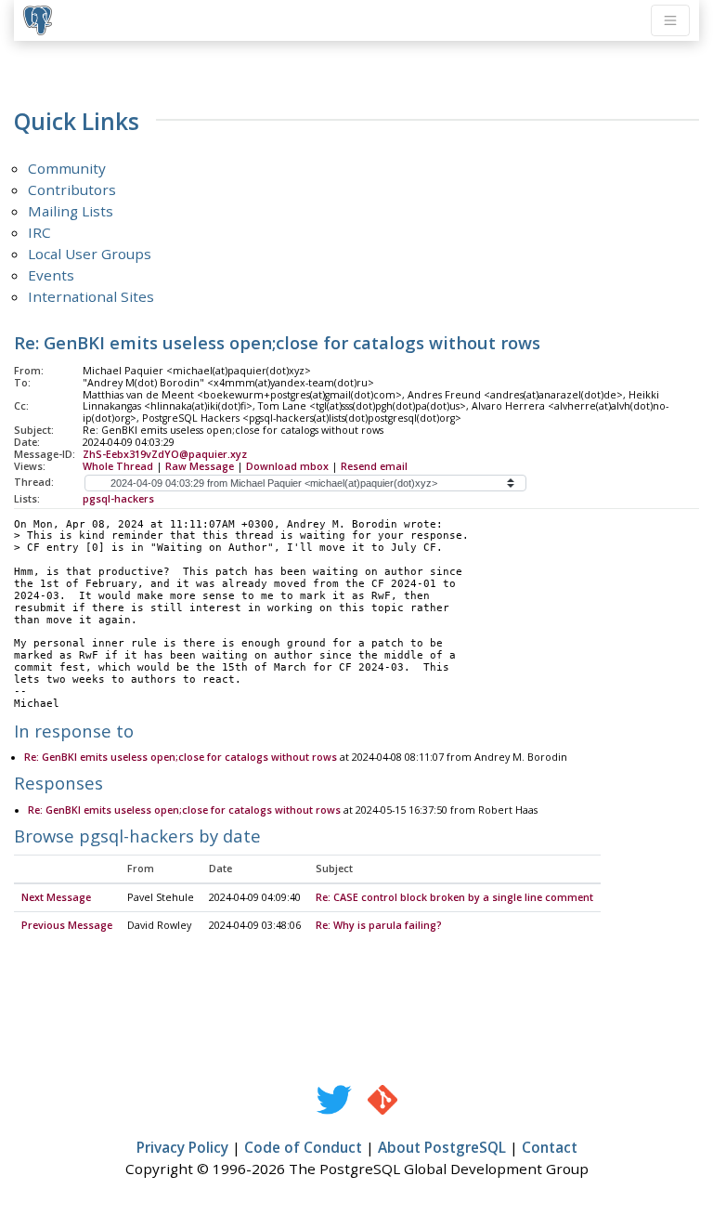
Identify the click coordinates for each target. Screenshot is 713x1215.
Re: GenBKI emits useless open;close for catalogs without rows (180, 757)
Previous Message (66, 925)
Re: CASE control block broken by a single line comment (454, 897)
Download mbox (287, 466)
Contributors (72, 189)
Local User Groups (89, 253)
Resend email (374, 466)
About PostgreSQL (442, 1147)
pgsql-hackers (118, 498)
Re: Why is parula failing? (379, 925)
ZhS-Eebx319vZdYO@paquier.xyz (165, 454)
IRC (39, 232)
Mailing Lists (70, 211)
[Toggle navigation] (670, 20)
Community (67, 168)
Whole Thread (118, 466)
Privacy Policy (182, 1147)
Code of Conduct (303, 1147)
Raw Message (199, 466)
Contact (549, 1147)
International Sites (91, 296)
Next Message (56, 897)
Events (51, 275)
